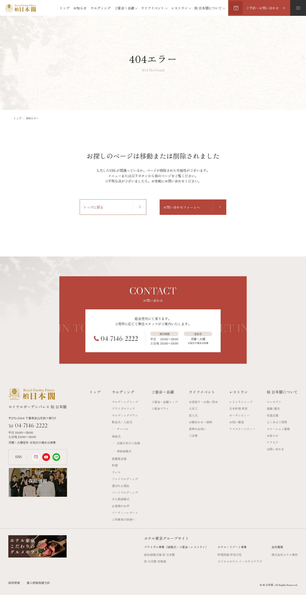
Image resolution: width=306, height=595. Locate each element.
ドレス (116, 472)
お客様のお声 (120, 506)
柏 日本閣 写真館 (155, 561)
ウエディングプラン (125, 415)
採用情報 (14, 583)
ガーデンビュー (239, 415)
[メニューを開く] (298, 8)
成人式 (193, 415)
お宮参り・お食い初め (203, 402)
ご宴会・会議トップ (164, 402)
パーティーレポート (125, 512)
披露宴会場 (119, 459)
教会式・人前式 (122, 422)
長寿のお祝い (197, 429)
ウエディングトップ (125, 402)
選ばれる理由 (120, 486)
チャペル (122, 429)
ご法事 (193, 435)
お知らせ (80, 7)
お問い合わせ (275, 449)
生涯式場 (272, 415)
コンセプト (274, 402)
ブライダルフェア (123, 408)
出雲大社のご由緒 (128, 443)
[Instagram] (36, 457)
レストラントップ (241, 402)
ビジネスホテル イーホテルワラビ (240, 561)
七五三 (193, 408)
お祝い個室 (236, 422)
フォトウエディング (125, 479)
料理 (115, 465)
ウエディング (101, 7)
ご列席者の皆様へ (123, 519)
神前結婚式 (124, 451)
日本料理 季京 (238, 408)
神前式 (116, 436)
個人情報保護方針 (38, 583)
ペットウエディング (125, 492)
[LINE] (56, 457)
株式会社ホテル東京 (284, 555)
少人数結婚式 (120, 499)
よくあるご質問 (277, 422)
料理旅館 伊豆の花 (230, 555)
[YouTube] (46, 457)
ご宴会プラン (160, 408)
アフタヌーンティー (242, 429)
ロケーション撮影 (278, 429)
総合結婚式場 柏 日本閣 (159, 555)
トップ (65, 7)
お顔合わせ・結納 (200, 422)
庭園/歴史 (273, 408)
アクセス (272, 442)
